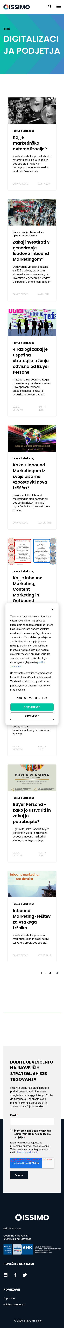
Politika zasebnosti (14, 1304)
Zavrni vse (32, 716)
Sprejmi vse (32, 707)
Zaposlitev (9, 1298)
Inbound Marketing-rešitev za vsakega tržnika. (32, 919)
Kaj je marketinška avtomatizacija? (30, 143)
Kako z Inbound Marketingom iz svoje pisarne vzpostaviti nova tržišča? (30, 476)
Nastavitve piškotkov (32, 698)
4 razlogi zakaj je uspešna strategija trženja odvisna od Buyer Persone (31, 360)
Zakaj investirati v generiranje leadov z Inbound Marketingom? (31, 250)
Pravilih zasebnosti (27, 1152)
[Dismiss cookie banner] (52, 610)
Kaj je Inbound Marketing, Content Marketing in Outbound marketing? (28, 592)
